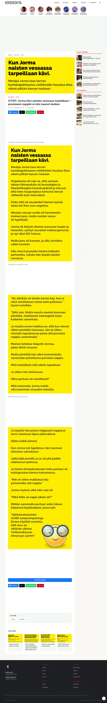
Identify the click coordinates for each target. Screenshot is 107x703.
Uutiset (65, 2)
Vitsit (22, 55)
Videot (74, 2)
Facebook (76, 684)
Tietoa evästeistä (98, 700)
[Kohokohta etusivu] (13, 2)
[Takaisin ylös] (104, 698)
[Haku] (100, 3)
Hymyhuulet (76, 676)
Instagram (75, 687)
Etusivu (56, 2)
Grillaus (75, 670)
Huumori (93, 2)
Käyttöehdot (90, 700)
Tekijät (43, 684)
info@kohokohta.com (11, 674)
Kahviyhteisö (76, 667)
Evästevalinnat (82, 700)
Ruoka (83, 2)
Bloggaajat (45, 687)
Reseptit (75, 673)
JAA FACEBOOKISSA (40, 580)
